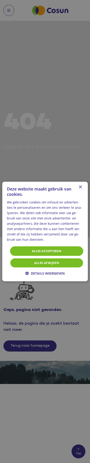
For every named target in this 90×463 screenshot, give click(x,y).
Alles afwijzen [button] (46, 263)
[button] (45, 273)
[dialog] (45, 231)
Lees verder (54, 240)
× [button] (80, 187)
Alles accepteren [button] (46, 251)
